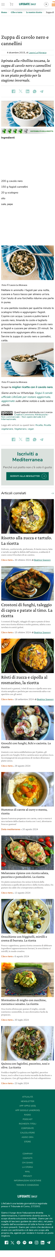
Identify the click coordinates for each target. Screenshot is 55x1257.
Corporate (27, 1128)
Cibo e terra (7, 560)
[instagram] (36, 1242)
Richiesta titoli (27, 1123)
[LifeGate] (27, 4)
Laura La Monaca (37, 52)
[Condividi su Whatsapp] (34, 91)
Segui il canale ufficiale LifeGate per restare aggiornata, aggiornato (26, 397)
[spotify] (24, 1242)
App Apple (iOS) (27, 1105)
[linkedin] (42, 1242)
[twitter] (12, 1242)
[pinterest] (18, 1242)
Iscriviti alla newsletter (25, 476)
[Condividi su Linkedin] (27, 91)
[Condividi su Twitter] (20, 91)
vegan (31, 429)
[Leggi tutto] (52, 493)
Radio (27, 1114)
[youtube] (30, 1242)
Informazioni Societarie (27, 1180)
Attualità (27, 1097)
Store (15, 4)
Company (28, 1153)
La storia (27, 1167)
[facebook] (6, 1242)
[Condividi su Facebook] (13, 91)
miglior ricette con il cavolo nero (32, 387)
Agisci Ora (27, 1137)
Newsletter (27, 1101)
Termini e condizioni (27, 1185)
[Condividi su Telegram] (41, 91)
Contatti (27, 1158)
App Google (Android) (27, 1110)
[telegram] (48, 1242)
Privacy (27, 1176)
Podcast (27, 1119)
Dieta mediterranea (10, 829)
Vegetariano (20, 429)
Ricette (39, 425)
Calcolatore (27, 1132)
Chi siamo (27, 1162)
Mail (27, 1171)
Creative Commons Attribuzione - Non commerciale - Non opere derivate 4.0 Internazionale (25, 417)
